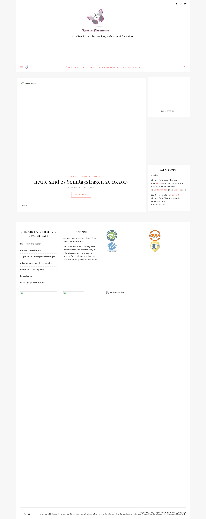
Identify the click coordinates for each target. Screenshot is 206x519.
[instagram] (181, 3)
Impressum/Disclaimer (30, 244)
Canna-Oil (176, 195)
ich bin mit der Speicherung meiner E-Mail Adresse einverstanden (167, 135)
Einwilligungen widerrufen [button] (32, 282)
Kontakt (88, 67)
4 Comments (89, 187)
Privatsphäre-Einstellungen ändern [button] (36, 263)
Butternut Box (160, 190)
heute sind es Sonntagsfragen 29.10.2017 (81, 181)
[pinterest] (185, 3)
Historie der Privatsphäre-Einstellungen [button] (32, 272)
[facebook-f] (177, 3)
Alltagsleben (66, 177)
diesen (159, 183)
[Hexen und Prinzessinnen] (103, 35)
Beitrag (177, 190)
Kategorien (130, 67)
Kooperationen (108, 67)
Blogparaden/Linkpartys (89, 177)
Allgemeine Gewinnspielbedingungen (37, 256)
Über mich (72, 67)
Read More (81, 195)
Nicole (24, 205)
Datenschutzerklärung (30, 250)
